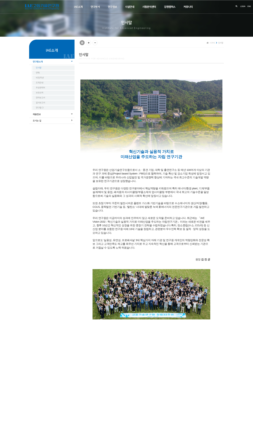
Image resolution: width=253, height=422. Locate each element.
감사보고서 (40, 103)
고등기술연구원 (42, 7)
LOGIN (242, 6)
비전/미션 (40, 78)
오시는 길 (37, 120)
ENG (249, 6)
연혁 (38, 73)
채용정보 (37, 114)
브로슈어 (39, 93)
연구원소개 (38, 61)
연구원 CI (39, 108)
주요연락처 (40, 88)
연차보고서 (40, 98)
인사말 (38, 68)
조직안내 (39, 83)
